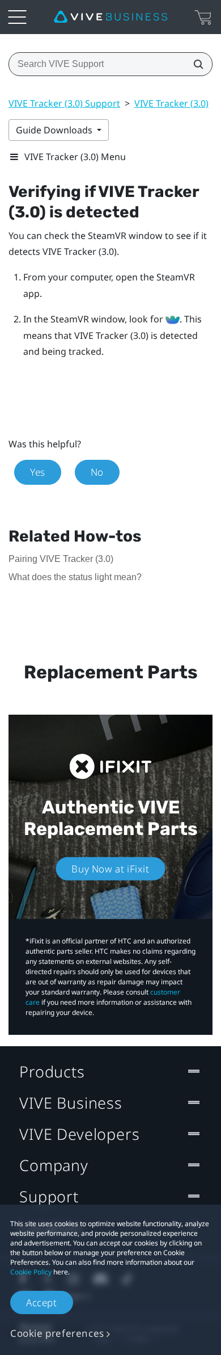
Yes (37, 472)
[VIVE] (110, 17)
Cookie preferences (57, 1333)
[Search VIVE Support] (194, 64)
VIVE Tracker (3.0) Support (64, 103)
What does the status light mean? (75, 577)
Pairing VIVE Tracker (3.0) (60, 559)
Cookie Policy (31, 1272)
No (97, 472)
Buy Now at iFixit (110, 868)
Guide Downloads (55, 130)
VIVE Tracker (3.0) (171, 103)
